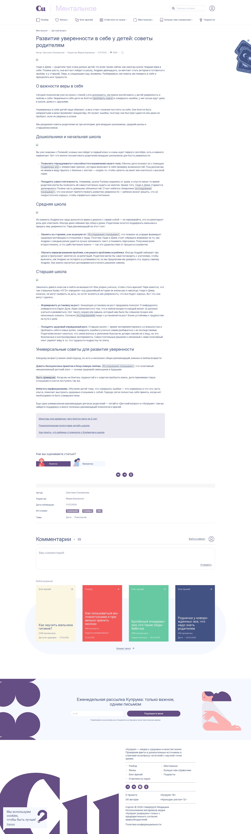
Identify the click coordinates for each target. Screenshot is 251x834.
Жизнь (63, 20)
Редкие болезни (139, 637)
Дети (68, 517)
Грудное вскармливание (97, 633)
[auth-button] (212, 8)
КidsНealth (72, 511)
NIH (99, 511)
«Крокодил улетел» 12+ (173, 799)
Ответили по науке (114, 20)
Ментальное (145, 20)
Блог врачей (86, 20)
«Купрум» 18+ (168, 795)
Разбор (45, 20)
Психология (81, 517)
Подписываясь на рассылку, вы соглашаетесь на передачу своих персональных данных (125, 720)
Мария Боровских (86, 52)
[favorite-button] (122, 52)
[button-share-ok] (131, 474)
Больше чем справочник (177, 20)
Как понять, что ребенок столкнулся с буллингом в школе (71, 432)
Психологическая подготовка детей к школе (64, 425)
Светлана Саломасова (53, 52)
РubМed (88, 511)
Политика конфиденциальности (143, 824)
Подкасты (209, 20)
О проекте (131, 795)
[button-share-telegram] (124, 474)
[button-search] (173, 8)
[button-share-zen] (140, 787)
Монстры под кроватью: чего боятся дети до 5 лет (68, 418)
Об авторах (132, 799)
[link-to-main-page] (41, 8)
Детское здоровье (47, 637)
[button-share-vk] (118, 474)
